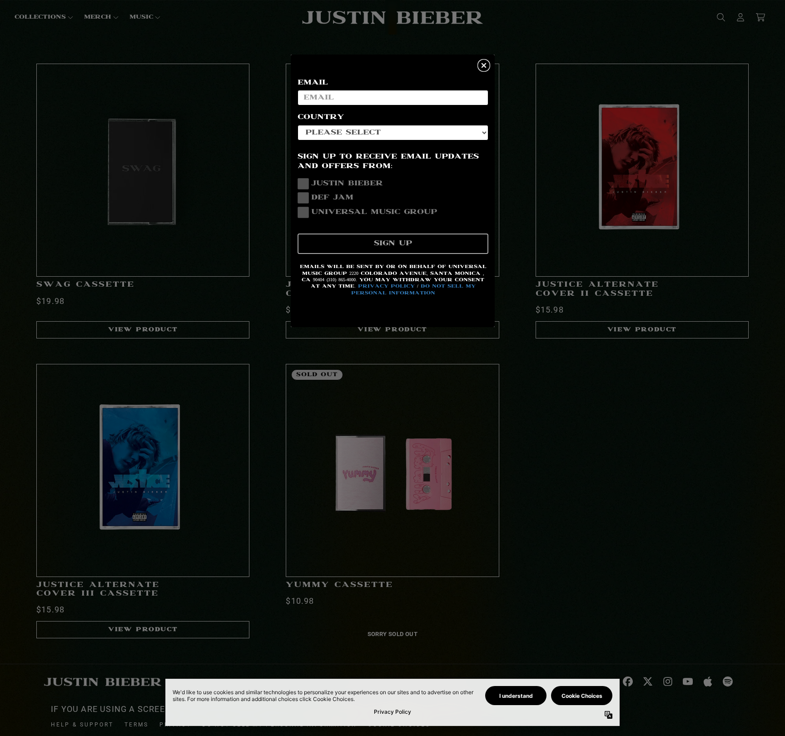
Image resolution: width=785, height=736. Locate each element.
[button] (483, 65)
